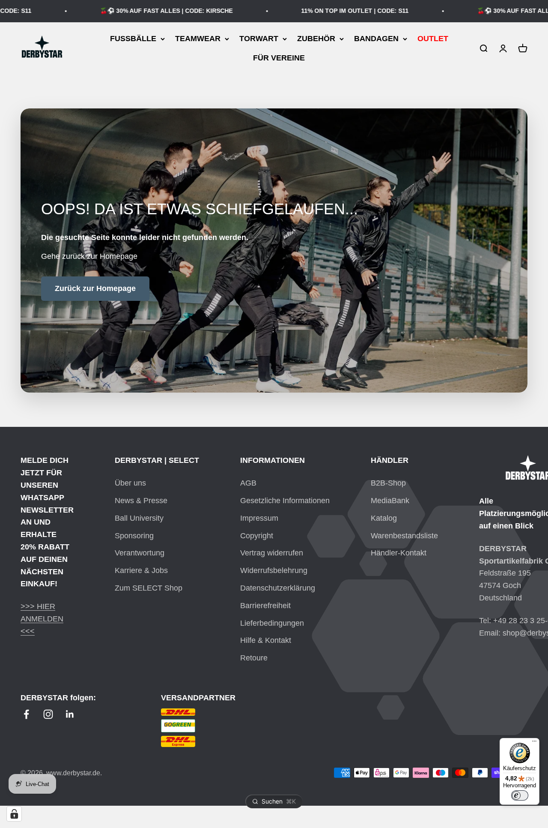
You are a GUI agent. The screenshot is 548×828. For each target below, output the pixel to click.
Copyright (256, 535)
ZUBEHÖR (316, 38)
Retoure (254, 658)
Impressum (259, 518)
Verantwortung (139, 553)
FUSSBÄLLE (133, 38)
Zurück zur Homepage (95, 288)
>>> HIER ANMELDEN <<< (42, 619)
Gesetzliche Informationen (285, 500)
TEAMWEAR (197, 38)
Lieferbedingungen (272, 623)
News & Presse (141, 500)
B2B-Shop (388, 483)
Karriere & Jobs (141, 570)
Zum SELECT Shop (148, 588)
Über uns (130, 483)
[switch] (519, 795)
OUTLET (432, 38)
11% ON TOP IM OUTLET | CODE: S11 (342, 10)
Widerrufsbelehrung (273, 570)
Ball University (139, 518)
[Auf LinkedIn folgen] (70, 714)
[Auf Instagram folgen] (48, 714)
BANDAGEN (376, 38)
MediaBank (390, 500)
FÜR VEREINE (279, 58)
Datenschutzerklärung (277, 588)
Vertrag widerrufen (271, 553)
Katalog (384, 518)
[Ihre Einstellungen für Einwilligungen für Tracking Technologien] (14, 814)
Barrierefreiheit (265, 605)
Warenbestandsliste (404, 535)
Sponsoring (134, 535)
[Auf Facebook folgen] (26, 714)
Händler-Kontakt (398, 553)
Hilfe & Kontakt (265, 640)
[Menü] (534, 743)
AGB (248, 483)
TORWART (258, 38)
